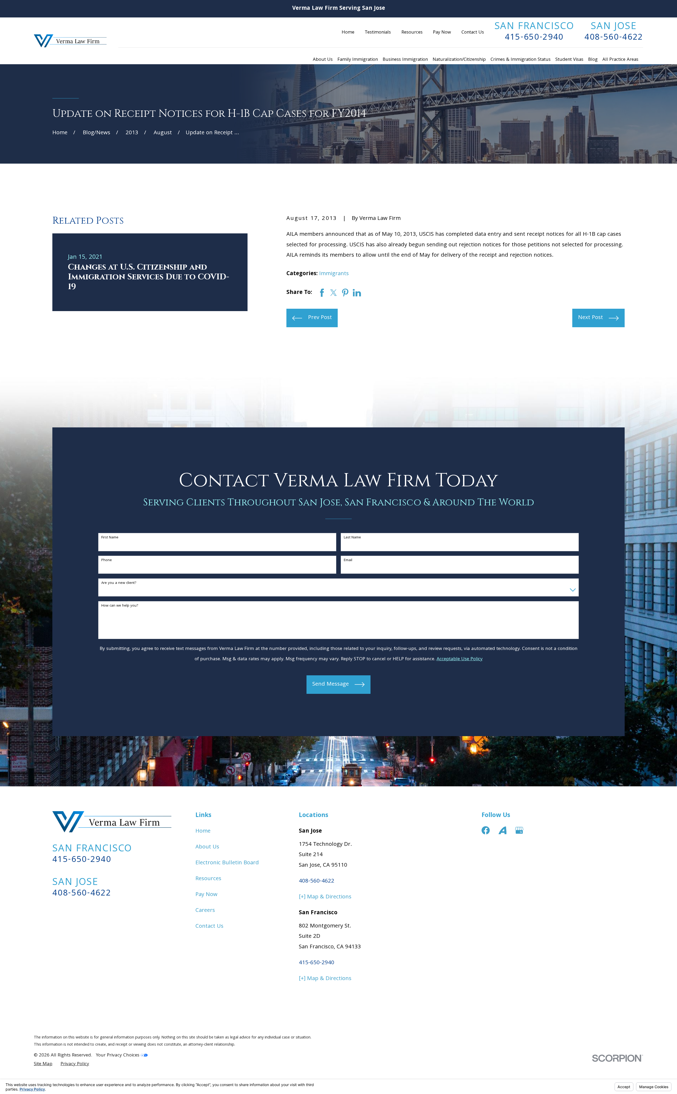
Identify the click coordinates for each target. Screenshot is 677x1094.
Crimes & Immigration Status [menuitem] (521, 60)
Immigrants (334, 274)
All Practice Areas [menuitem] (620, 60)
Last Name (352, 538)
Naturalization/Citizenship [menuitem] (459, 60)
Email (348, 560)
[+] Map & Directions (325, 897)
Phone (106, 560)
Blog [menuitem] (593, 60)
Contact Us (472, 32)
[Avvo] (502, 830)
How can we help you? (119, 606)
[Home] (70, 41)
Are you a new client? (118, 583)
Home (348, 32)
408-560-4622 (613, 38)
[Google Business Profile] (519, 830)
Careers (205, 910)
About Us (207, 847)
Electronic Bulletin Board (227, 863)
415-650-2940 (534, 38)
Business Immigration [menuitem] (405, 60)
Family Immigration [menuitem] (357, 60)
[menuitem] (43, 1064)
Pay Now (442, 32)
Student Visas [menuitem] (569, 60)
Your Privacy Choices (118, 1055)
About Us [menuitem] (323, 60)
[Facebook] (486, 830)
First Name (109, 538)
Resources (412, 32)
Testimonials (378, 32)
